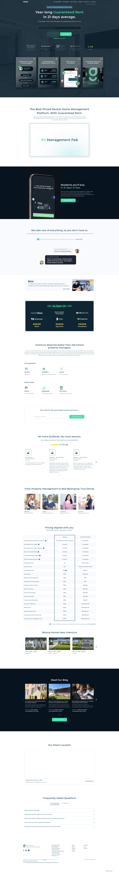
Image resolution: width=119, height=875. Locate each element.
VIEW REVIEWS (89, 781)
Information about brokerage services (35, 862)
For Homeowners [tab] (55, 803)
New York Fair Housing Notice (30, 861)
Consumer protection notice (51, 862)
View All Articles (59, 719)
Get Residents (68, 200)
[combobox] (59, 28)
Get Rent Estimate (53, 34)
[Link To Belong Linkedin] (26, 850)
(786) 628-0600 (61, 38)
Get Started (66, 34)
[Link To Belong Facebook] (24, 850)
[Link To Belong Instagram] (29, 850)
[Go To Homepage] (25, 2)
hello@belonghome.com (40, 782)
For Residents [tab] (65, 803)
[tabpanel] (59, 818)
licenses (45, 859)
